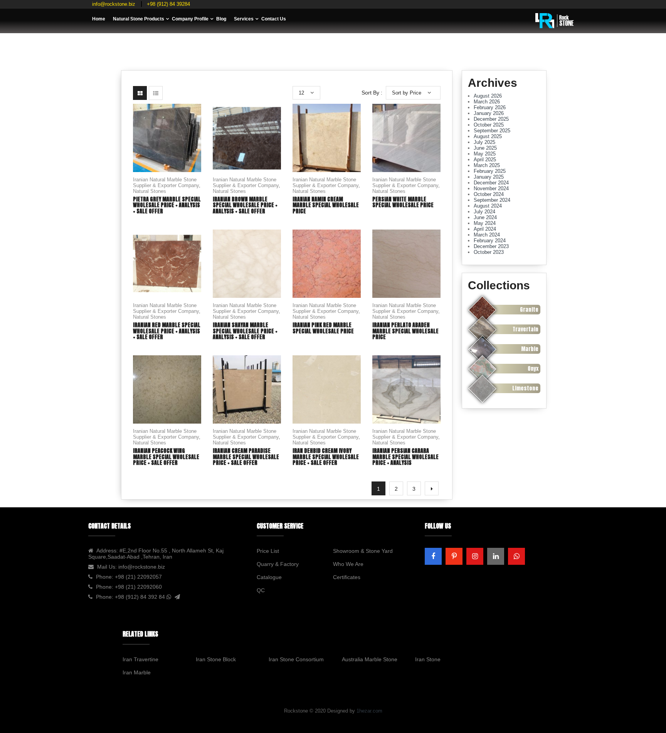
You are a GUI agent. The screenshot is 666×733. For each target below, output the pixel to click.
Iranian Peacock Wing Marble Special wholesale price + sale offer (166, 457)
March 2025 (487, 165)
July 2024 (484, 211)
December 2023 (491, 246)
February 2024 (490, 240)
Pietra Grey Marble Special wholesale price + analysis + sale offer (167, 205)
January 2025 (489, 177)
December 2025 (491, 119)
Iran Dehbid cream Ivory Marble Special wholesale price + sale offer (326, 457)
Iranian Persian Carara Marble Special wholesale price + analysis (405, 457)
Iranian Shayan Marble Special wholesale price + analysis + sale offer (245, 331)
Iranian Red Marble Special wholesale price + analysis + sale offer (166, 331)
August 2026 (488, 96)
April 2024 (485, 229)
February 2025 (490, 171)
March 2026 (487, 102)
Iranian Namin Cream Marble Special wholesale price (326, 205)
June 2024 (485, 217)
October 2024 (489, 194)
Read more (167, 152)
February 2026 (490, 107)
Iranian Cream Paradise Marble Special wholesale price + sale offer (246, 457)
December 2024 (491, 183)
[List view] (156, 93)
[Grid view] (140, 93)
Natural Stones (149, 191)
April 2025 (485, 159)
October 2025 (489, 125)
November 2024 (491, 188)
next (432, 488)
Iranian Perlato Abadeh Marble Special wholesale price (405, 331)
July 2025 (484, 142)
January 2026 (489, 113)
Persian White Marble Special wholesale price (403, 202)
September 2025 (492, 130)
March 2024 (487, 235)
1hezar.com (369, 711)
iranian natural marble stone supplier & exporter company (166, 182)
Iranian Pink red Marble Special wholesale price (323, 328)
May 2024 (485, 223)
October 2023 (489, 252)
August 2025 (488, 136)
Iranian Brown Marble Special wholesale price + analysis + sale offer (245, 205)
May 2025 (485, 154)
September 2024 (492, 200)
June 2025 (485, 148)
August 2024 (488, 206)
